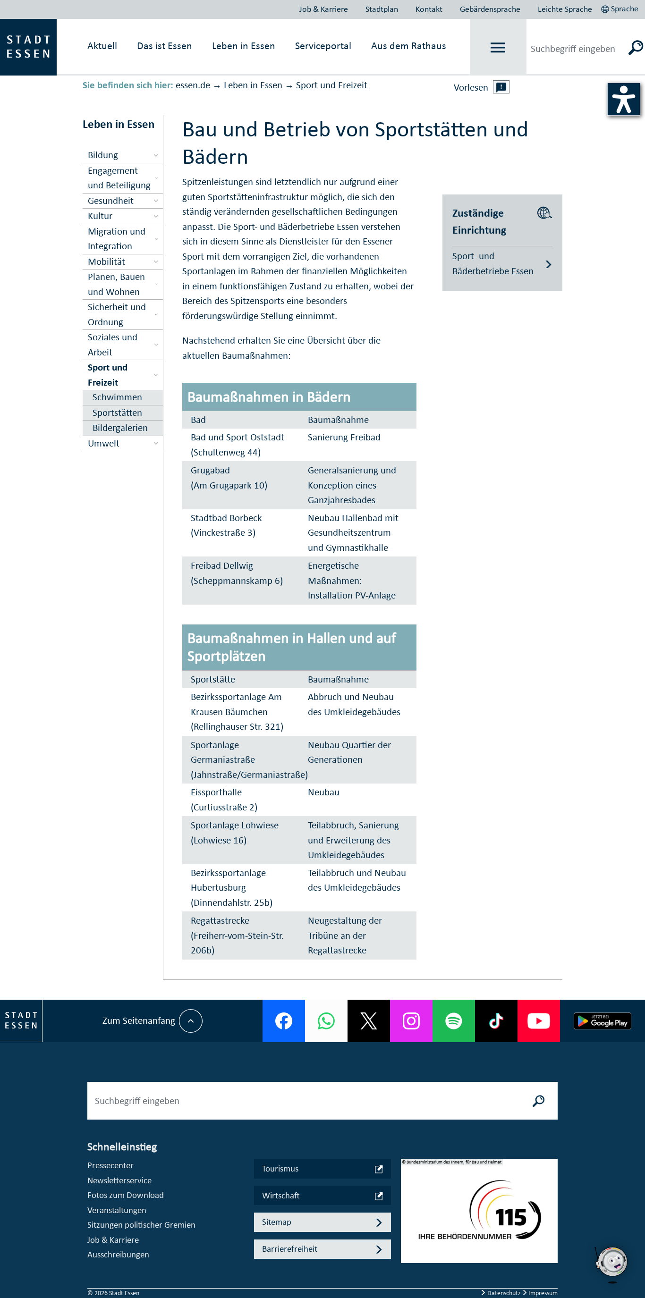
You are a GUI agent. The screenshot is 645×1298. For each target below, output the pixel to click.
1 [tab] (408, 1203)
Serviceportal (323, 45)
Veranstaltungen (116, 1210)
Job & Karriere (323, 9)
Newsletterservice (119, 1180)
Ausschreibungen (118, 1254)
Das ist (164, 45)
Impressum (542, 1293)
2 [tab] (408, 1218)
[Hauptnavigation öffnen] (498, 47)
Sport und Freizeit (331, 85)
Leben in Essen (253, 85)
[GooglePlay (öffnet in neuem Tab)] (602, 1021)
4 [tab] (408, 1248)
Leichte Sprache (565, 9)
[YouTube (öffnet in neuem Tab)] (539, 1021)
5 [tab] (408, 1263)
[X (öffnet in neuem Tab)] (369, 1021)
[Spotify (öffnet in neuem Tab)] (454, 1021)
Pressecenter (110, 1165)
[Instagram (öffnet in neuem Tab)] (411, 1021)
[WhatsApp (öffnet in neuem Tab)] (326, 1021)
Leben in (243, 45)
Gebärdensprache (490, 9)
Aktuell (102, 45)
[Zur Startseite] (28, 46)
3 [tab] (408, 1233)
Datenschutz (504, 1293)
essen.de (193, 85)
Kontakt (429, 9)
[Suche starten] (539, 1101)
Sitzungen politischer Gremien (141, 1224)
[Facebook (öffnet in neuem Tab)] (284, 1021)
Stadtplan (381, 9)
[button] (620, 7)
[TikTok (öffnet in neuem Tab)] (496, 1021)
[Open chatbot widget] (612, 1265)
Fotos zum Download (125, 1194)
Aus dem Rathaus (408, 45)
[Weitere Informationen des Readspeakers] (501, 86)
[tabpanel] (479, 1216)
